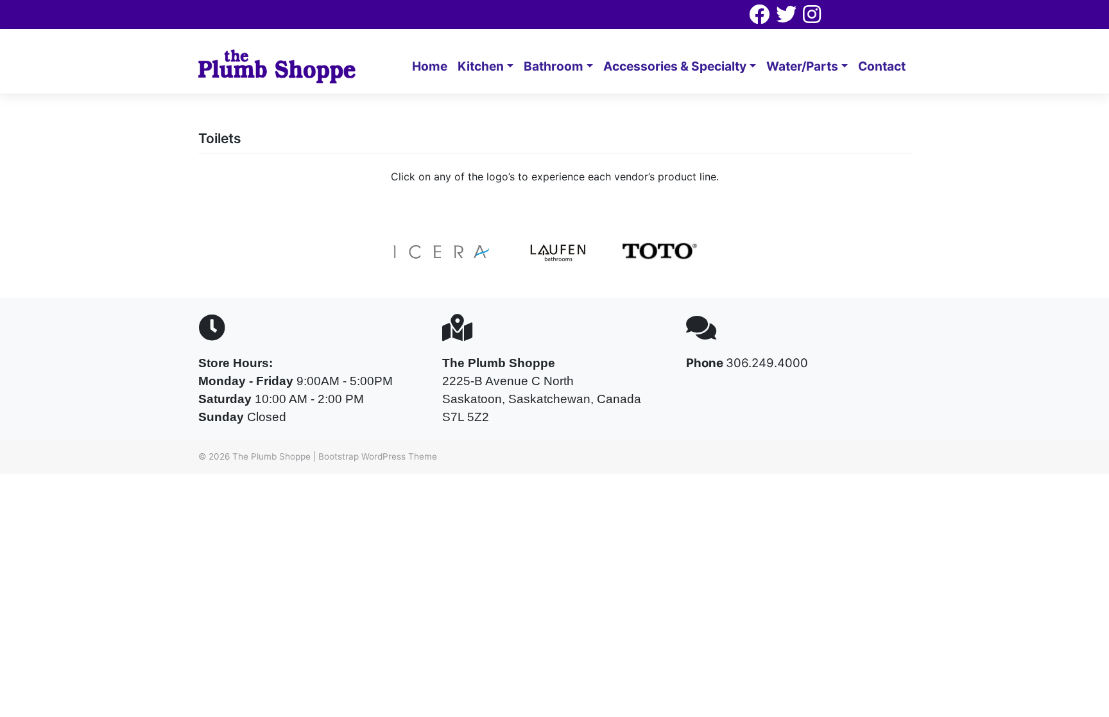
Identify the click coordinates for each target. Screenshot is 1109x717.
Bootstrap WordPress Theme (377, 456)
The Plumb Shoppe (271, 456)
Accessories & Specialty (674, 66)
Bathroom (553, 66)
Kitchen (481, 66)
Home (429, 66)
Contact (882, 66)
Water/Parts (802, 66)
